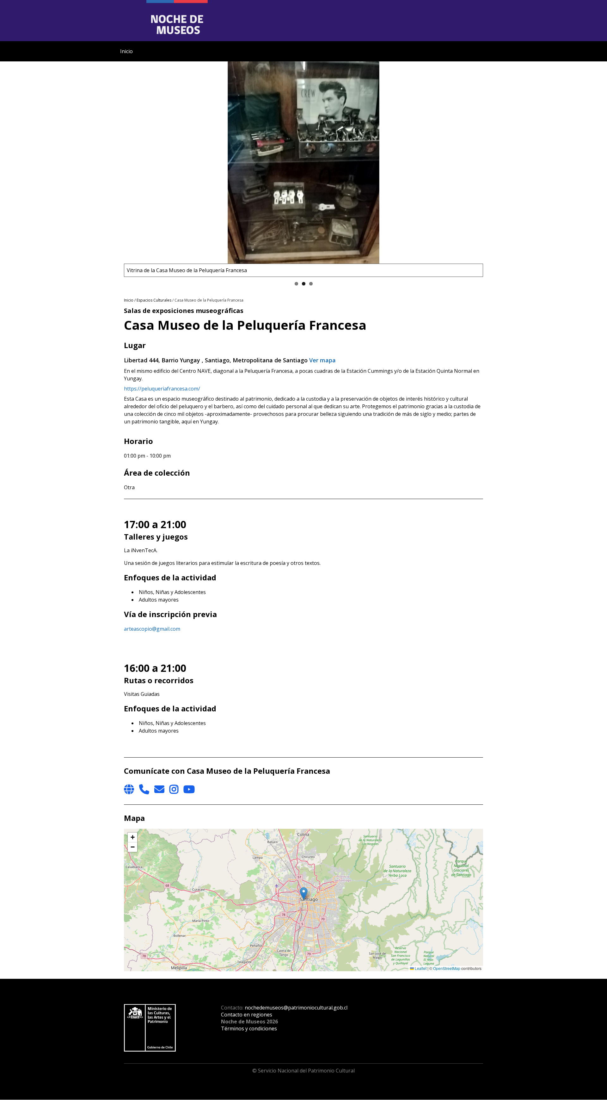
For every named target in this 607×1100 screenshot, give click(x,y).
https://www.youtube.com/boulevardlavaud (189, 789)
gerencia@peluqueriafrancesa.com (159, 789)
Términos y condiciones (249, 1028)
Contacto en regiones (246, 1014)
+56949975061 (144, 789)
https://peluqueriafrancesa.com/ (162, 388)
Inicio (126, 51)
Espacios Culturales (154, 300)
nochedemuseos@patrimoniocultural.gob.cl (296, 1007)
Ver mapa (322, 360)
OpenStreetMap (446, 968)
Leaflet (420, 968)
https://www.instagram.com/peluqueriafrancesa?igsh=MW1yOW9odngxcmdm (173, 789)
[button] (304, 893)
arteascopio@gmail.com (152, 628)
